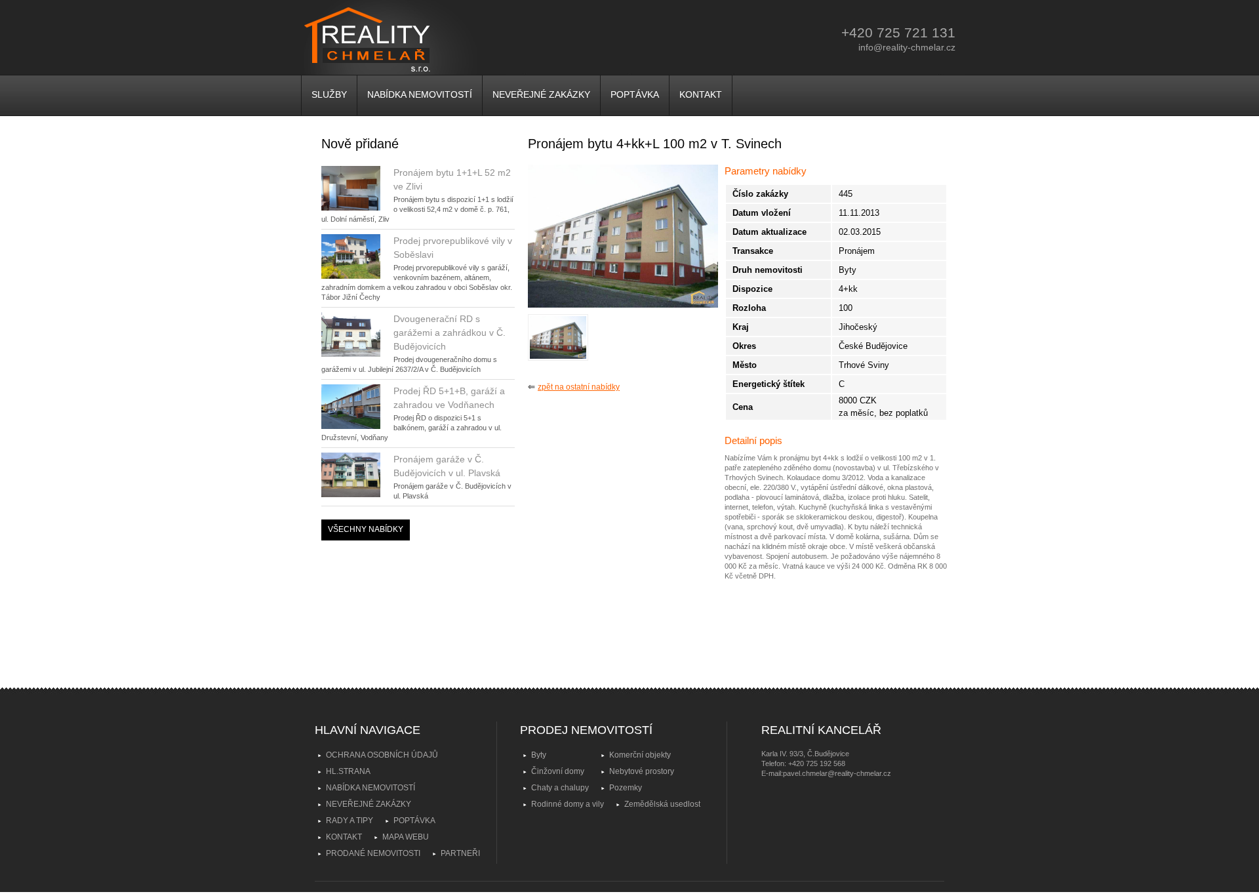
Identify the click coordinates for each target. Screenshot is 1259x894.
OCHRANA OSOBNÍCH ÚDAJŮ (382, 755)
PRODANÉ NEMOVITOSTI (373, 853)
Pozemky (625, 787)
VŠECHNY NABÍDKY (365, 529)
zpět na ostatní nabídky (579, 387)
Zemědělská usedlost (662, 804)
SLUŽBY (329, 94)
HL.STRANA (348, 771)
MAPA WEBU (405, 837)
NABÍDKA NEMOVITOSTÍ (419, 94)
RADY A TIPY (349, 820)
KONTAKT (700, 94)
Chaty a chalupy (560, 787)
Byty (538, 755)
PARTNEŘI (460, 853)
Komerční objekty (640, 755)
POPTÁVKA (634, 94)
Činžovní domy (557, 771)
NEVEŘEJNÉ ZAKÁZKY (541, 94)
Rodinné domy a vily (567, 804)
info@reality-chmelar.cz (906, 47)
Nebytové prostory (641, 771)
